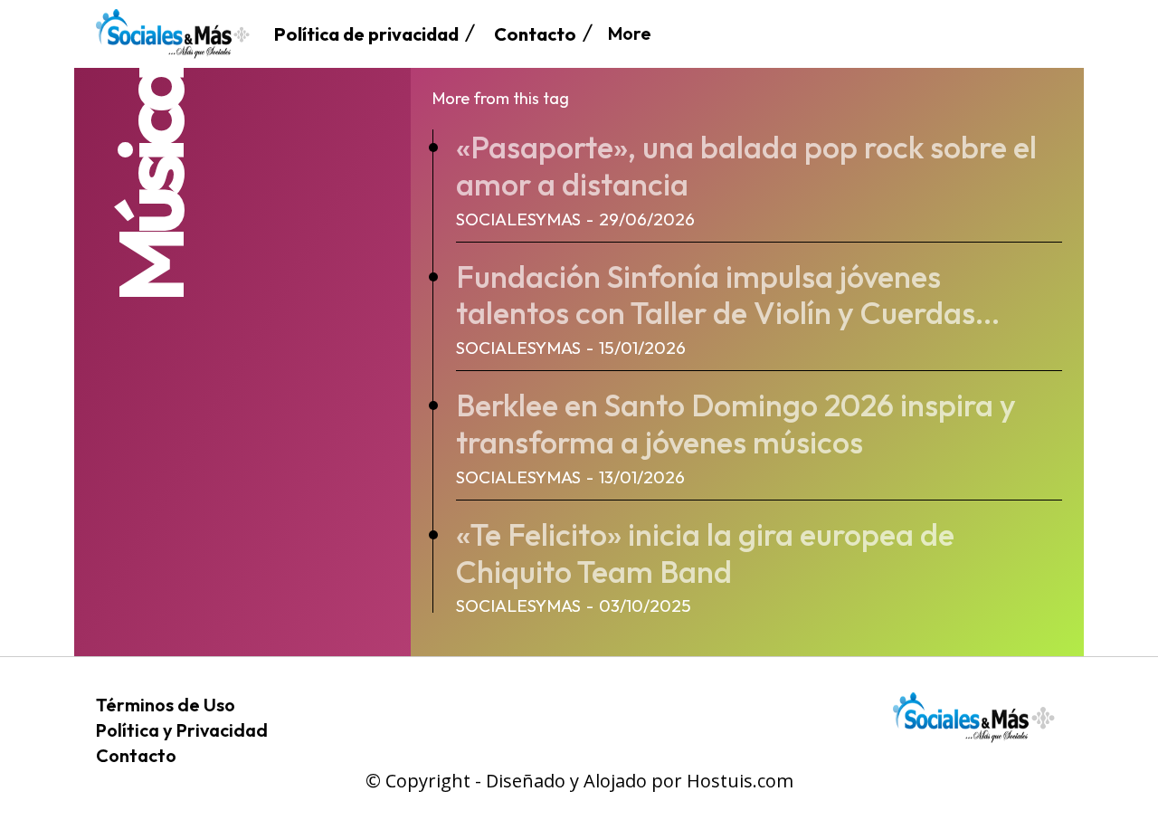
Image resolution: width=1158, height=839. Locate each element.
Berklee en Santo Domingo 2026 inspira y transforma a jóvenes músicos (736, 424)
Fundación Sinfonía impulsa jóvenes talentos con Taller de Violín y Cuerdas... (728, 295)
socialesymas (518, 219)
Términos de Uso (165, 704)
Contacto (136, 755)
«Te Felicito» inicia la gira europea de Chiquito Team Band (705, 553)
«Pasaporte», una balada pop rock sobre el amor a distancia (746, 166)
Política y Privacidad (182, 730)
